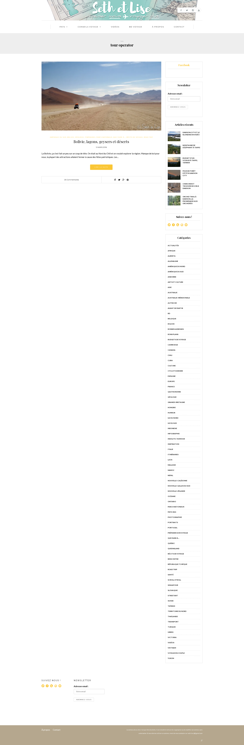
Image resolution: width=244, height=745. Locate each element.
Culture (172, 366)
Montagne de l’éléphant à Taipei (191, 146)
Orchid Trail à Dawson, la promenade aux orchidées (190, 200)
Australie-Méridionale (179, 298)
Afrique (171, 251)
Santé (171, 575)
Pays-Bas (172, 512)
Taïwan (171, 606)
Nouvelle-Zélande (176, 491)
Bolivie (70, 137)
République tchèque (177, 564)
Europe (171, 381)
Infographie (174, 434)
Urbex (170, 632)
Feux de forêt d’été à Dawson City (190, 173)
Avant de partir (175, 308)
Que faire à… (173, 538)
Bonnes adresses (176, 329)
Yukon (171, 658)
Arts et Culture (175, 282)
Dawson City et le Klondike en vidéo (191, 133)
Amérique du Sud (58, 137)
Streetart (173, 595)
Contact (179, 27)
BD (169, 313)
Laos (170, 460)
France (171, 386)
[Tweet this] (119, 180)
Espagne (172, 376)
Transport (173, 622)
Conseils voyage (88, 27)
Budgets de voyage (177, 339)
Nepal (170, 475)
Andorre (172, 277)
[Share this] (115, 180)
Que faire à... (119, 137)
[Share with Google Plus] (123, 180)
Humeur (171, 413)
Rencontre (173, 559)
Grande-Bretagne (176, 402)
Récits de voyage (134, 137)
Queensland (173, 548)
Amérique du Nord (176, 266)
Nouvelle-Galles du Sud (179, 486)
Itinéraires (90, 137)
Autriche (172, 303)
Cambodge (173, 345)
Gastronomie (174, 392)
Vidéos (115, 27)
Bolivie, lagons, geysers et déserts (101, 141)
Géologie (79, 137)
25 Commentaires (71, 180)
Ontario (172, 501)
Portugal (172, 528)
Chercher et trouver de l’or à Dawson (191, 186)
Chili (170, 355)
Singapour (173, 585)
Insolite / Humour (176, 439)
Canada (171, 350)
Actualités (173, 245)
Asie (170, 287)
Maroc (171, 470)
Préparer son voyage (178, 533)
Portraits (173, 522)
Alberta (172, 256)
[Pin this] (128, 180)
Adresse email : (175, 93)
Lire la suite (101, 167)
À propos (46, 729)
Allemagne (173, 261)
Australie (172, 292)
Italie (170, 449)
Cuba (170, 360)
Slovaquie (173, 590)
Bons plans (173, 334)
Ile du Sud (172, 423)
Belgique (172, 319)
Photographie (175, 517)
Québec (171, 543)
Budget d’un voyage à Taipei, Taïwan (190, 160)
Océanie (172, 496)
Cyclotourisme (175, 371)
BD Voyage (135, 27)
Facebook (184, 65)
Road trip (148, 137)
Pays (62, 27)
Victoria (172, 637)
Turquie (172, 627)
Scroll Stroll (174, 580)
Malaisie (172, 465)
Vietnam (172, 648)
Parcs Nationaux (104, 137)
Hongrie (172, 407)
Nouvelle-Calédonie (177, 481)
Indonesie (172, 428)
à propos (158, 27)
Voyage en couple (176, 653)
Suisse (171, 601)
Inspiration (173, 444)
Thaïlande (173, 616)
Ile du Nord (173, 418)
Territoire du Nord (177, 611)
